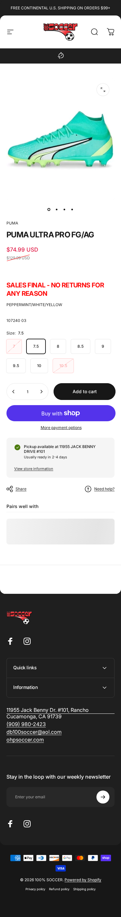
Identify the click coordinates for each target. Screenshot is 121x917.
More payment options (61, 427)
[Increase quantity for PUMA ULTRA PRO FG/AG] (41, 392)
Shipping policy (84, 889)
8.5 (80, 346)
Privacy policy (35, 889)
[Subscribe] (102, 797)
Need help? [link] (104, 488)
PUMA (12, 223)
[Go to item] (49, 210)
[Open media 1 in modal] (102, 89)
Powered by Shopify (83, 879)
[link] (26, 724)
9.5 (16, 365)
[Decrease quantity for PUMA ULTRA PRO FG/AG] (13, 392)
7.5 (36, 346)
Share (20, 488)
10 (39, 365)
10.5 (63, 365)
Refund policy (59, 889)
